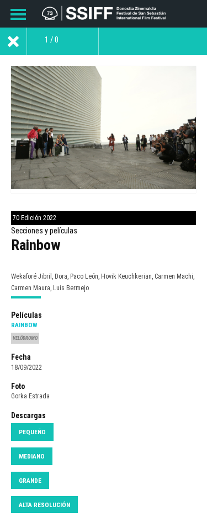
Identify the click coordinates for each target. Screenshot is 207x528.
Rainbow (24, 325)
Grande (30, 480)
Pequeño (32, 432)
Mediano (32, 456)
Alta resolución (44, 505)
